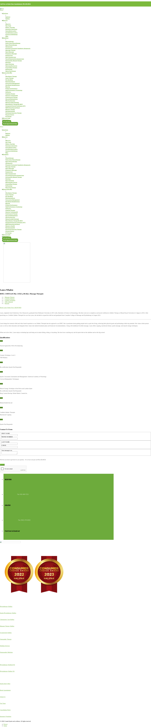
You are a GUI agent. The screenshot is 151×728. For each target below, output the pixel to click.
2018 (1, 383)
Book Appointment (5, 690)
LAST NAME (5, 442)
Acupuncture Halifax (6, 632)
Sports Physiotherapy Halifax (8, 613)
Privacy (5, 724)
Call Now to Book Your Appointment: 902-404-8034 (15, 4)
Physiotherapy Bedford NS (7, 665)
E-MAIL (3, 445)
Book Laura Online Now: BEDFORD (10, 307)
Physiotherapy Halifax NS (7, 671)
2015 (1, 419)
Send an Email (9, 535)
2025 (1, 341)
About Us (2, 697)
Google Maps (9, 483)
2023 (1, 350)
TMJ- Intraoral (9, 302)
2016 (1, 407)
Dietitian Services (5, 646)
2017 (1, 398)
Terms (5, 726)
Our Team (3, 703)
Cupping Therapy (10, 298)
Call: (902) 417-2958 (11, 520)
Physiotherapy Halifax (6, 606)
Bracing (7, 303)
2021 (1, 362)
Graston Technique (10, 300)
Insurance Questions (5, 716)
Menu (1, 10)
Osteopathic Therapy (6, 639)
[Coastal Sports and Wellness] (2, 8)
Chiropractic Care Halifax (7, 619)
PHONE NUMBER (7, 437)
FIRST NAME (5, 433)
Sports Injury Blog (5, 683)
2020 (1, 372)
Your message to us (6, 450)
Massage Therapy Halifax (7, 626)
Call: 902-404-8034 (11, 494)
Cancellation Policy (5, 710)
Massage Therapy (10, 297)
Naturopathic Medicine (6, 652)
